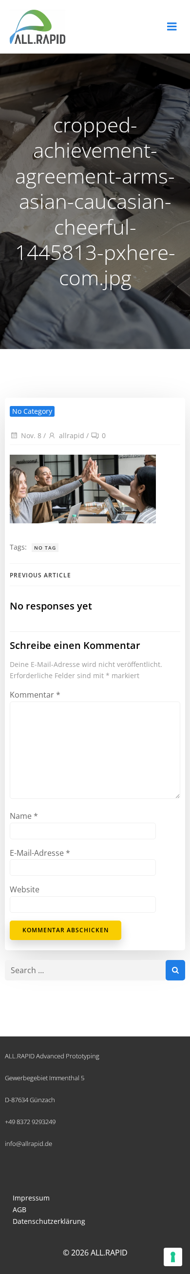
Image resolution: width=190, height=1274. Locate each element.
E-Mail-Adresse (40, 853)
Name (24, 816)
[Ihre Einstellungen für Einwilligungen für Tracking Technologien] (173, 1257)
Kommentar (35, 694)
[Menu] (172, 26)
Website (24, 889)
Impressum (31, 1197)
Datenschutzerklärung (49, 1221)
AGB (19, 1209)
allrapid (71, 435)
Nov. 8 (31, 435)
